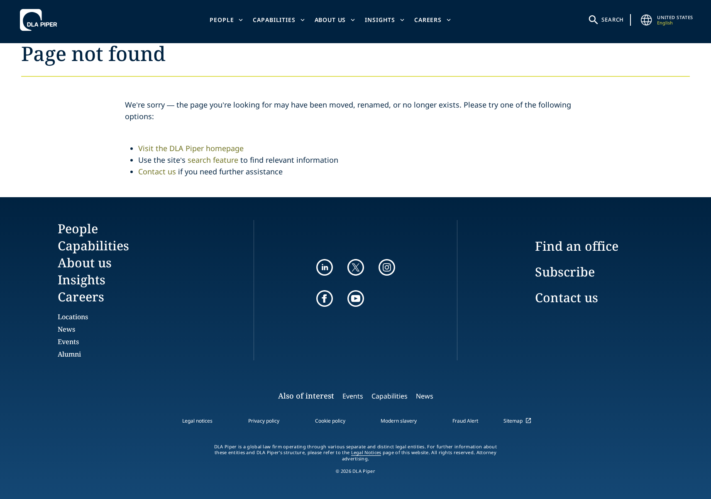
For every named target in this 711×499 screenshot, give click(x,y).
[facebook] (324, 298)
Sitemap (513, 420)
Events (68, 341)
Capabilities (274, 20)
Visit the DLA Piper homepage (191, 148)
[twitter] (355, 267)
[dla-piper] (40, 20)
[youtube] (355, 298)
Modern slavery (399, 420)
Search (612, 19)
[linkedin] (324, 267)
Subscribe (565, 271)
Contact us (157, 171)
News (66, 329)
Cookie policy (330, 420)
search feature (213, 160)
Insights (380, 20)
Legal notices (197, 420)
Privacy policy (263, 420)
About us (330, 20)
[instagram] (387, 267)
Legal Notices (366, 452)
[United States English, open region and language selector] (646, 20)
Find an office (576, 245)
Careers (428, 20)
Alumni (69, 354)
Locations (73, 316)
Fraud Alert (465, 420)
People (222, 20)
